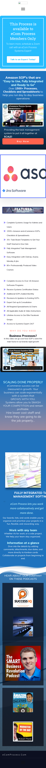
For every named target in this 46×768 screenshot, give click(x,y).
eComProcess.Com (14, 754)
